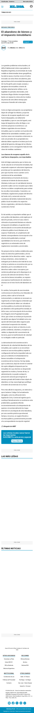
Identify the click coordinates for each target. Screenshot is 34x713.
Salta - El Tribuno (25, 676)
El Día (11, 690)
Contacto (9, 683)
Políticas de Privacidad (9, 680)
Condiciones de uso (9, 676)
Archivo (25, 662)
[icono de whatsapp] (24, 703)
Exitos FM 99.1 (9, 662)
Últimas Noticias (25, 659)
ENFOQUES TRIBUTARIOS (8, 27)
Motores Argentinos (8, 668)
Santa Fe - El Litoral (25, 686)
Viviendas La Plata (9, 659)
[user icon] (31, 7)
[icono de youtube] (9, 703)
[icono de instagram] (20, 703)
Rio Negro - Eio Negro (25, 680)
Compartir (27, 42)
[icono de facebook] (13, 703)
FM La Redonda (9, 665)
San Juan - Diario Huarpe (25, 683)
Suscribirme (17, 441)
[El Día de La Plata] (17, 7)
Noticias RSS (25, 665)
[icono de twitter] (17, 703)
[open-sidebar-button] (2, 7)
